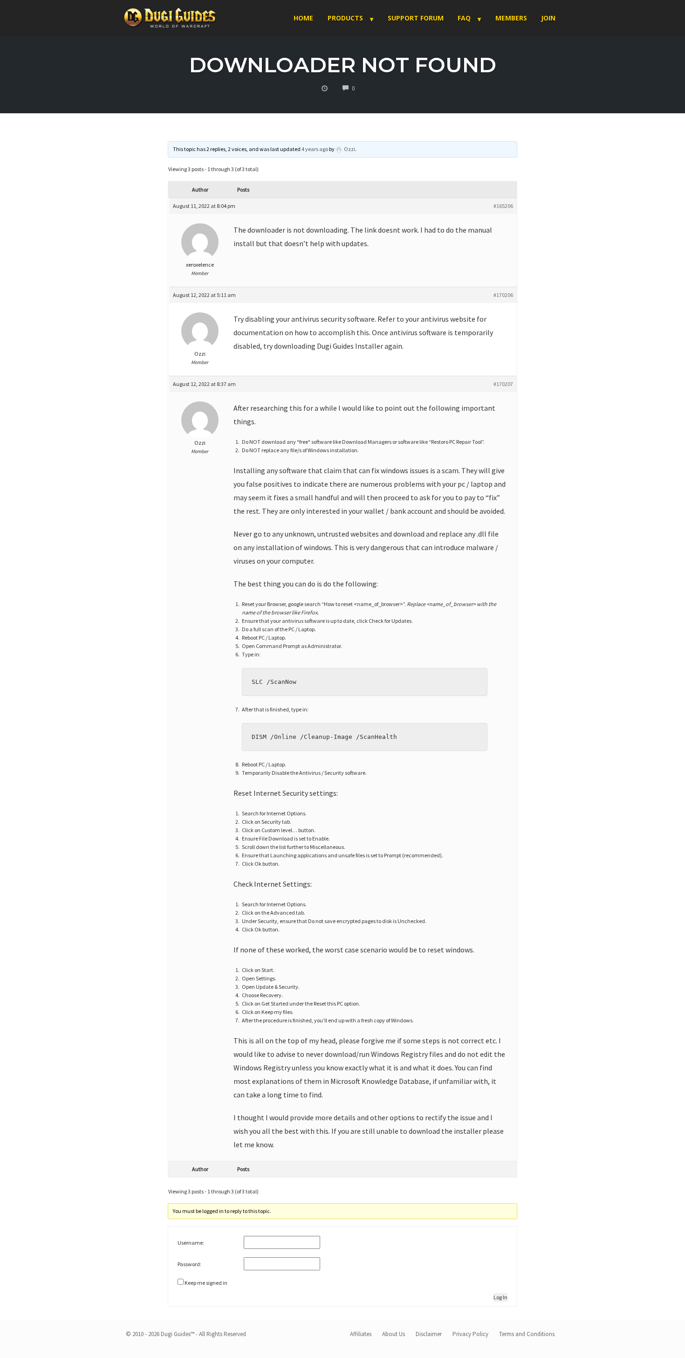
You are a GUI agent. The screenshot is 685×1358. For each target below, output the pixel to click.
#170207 (503, 383)
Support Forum (416, 18)
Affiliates (360, 1334)
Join (548, 18)
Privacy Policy (470, 1334)
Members (511, 18)
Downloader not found (342, 64)
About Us (393, 1334)
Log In (500, 1297)
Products (345, 18)
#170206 (503, 294)
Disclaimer (429, 1334)
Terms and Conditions (527, 1334)
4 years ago (314, 148)
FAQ (464, 18)
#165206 (503, 205)
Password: (189, 1264)
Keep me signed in (206, 1282)
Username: (191, 1242)
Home (303, 18)
